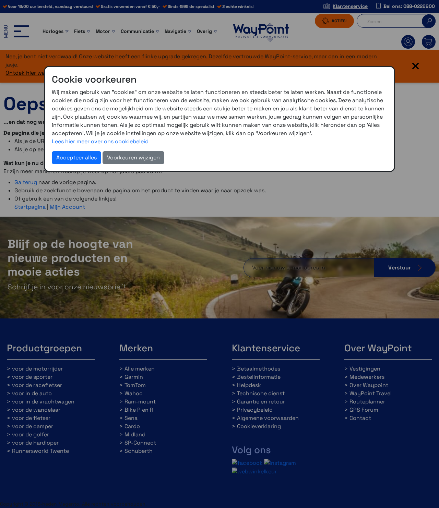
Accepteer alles (76, 157)
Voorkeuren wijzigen (133, 157)
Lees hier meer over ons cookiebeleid (100, 141)
